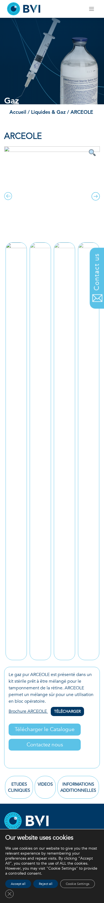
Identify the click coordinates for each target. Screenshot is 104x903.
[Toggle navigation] (91, 9)
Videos (45, 784)
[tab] (19, 787)
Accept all (18, 884)
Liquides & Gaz (49, 112)
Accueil (17, 112)
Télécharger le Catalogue (45, 729)
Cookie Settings (77, 884)
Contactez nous (45, 744)
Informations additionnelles (78, 787)
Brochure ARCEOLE (45, 711)
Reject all (45, 884)
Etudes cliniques (19, 787)
